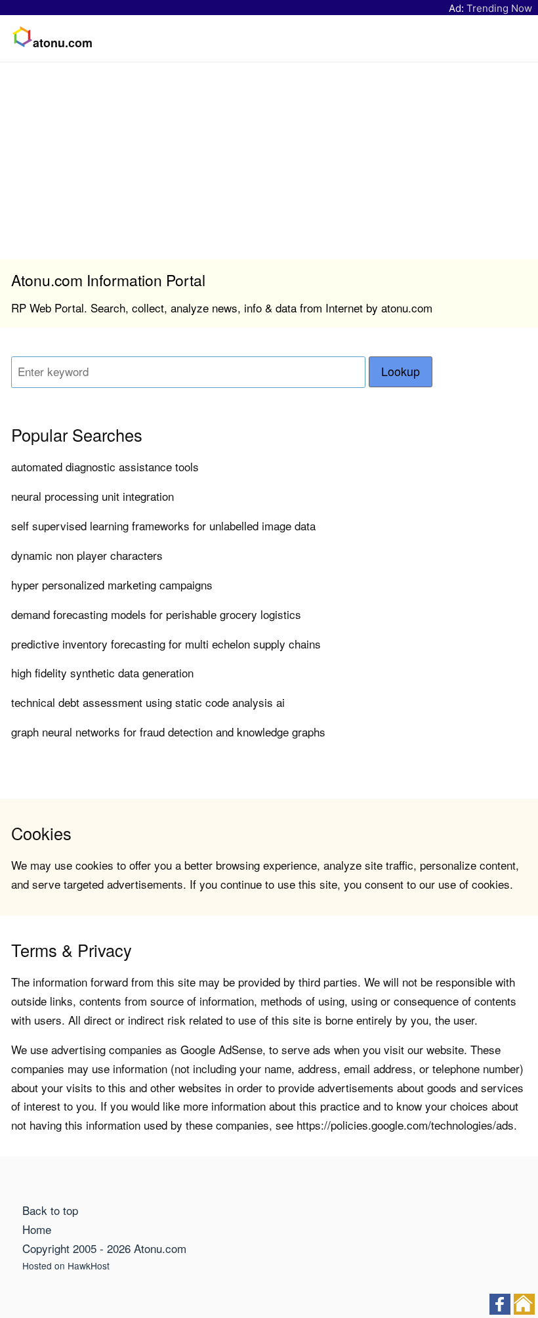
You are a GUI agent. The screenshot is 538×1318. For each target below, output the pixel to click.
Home (36, 1229)
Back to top (50, 1210)
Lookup (400, 371)
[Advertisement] (269, 161)
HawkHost (89, 1265)
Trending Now (499, 8)
